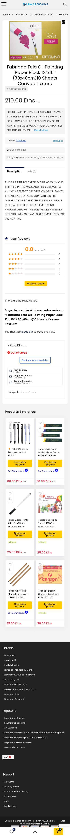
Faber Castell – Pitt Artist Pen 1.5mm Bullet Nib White (18, 523)
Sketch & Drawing (44, 14)
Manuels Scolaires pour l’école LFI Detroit (25, 737)
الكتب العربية (10, 660)
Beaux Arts (21, 14)
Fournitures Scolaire (14, 722)
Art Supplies (10, 727)
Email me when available (35, 360)
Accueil (6, 14)
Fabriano (21, 140)
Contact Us (10, 796)
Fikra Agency (43, 823)
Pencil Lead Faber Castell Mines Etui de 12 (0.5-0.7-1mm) (49, 452)
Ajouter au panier (20, 534)
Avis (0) (31, 171)
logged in (27, 332)
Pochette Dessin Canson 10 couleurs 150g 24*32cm (48, 594)
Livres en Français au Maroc (19, 669)
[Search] (65, 4)
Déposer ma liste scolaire (18, 742)
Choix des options (20, 463)
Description (14, 171)
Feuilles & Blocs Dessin (51, 157)
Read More (41, 130)
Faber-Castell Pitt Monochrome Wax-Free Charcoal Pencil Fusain (18, 595)
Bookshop (9, 655)
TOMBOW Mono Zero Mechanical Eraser (18, 452)
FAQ (6, 801)
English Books (11, 665)
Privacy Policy (11, 786)
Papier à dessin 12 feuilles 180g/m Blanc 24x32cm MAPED (47, 524)
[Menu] (4, 4)
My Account (10, 806)
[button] (63, 22)
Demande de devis (14, 747)
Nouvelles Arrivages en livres (19, 674)
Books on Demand (14, 699)
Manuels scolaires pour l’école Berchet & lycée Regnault (34, 732)
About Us (9, 781)
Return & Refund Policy (16, 791)
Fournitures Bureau (14, 718)
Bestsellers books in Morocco (19, 689)
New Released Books (15, 684)
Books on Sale (11, 694)
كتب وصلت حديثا (11, 679)
